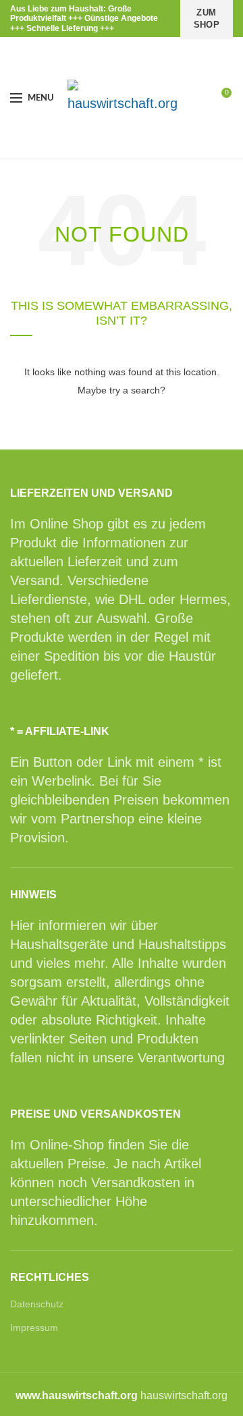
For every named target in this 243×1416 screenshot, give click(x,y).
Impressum (34, 1327)
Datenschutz (36, 1304)
